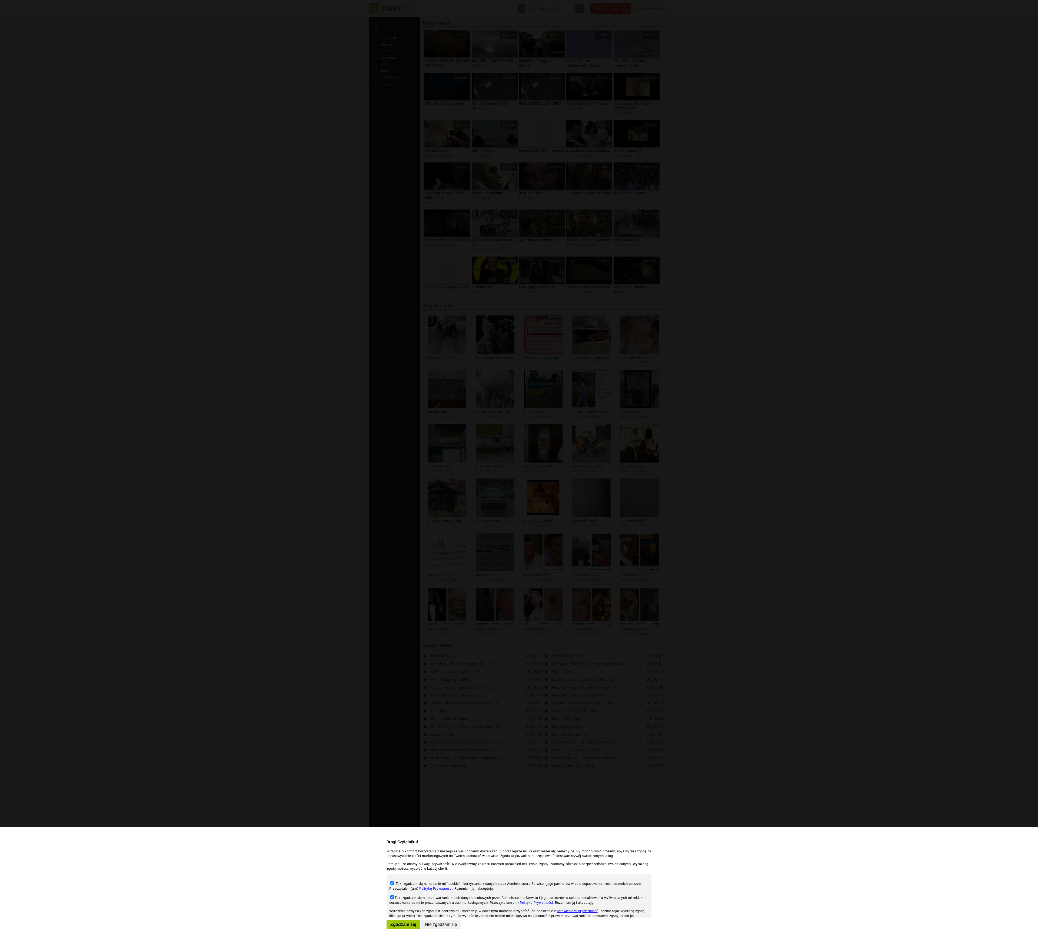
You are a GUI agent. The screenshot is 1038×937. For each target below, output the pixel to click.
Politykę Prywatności (435, 888)
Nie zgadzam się (441, 924)
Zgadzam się (403, 924)
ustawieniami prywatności (577, 911)
